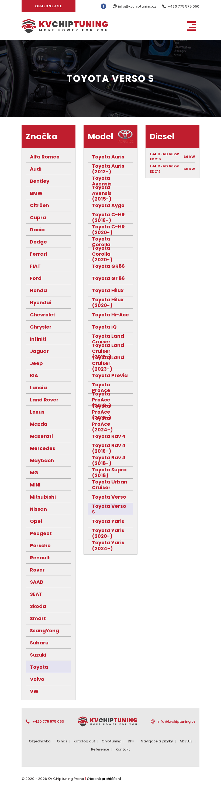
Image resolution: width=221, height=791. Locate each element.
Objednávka (39, 741)
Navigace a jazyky (157, 741)
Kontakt (123, 749)
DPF (131, 741)
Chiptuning (111, 741)
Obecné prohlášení (104, 778)
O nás (62, 741)
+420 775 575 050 (183, 6)
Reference (100, 749)
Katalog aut (84, 741)
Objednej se (48, 6)
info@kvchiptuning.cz (137, 6)
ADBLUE (185, 741)
